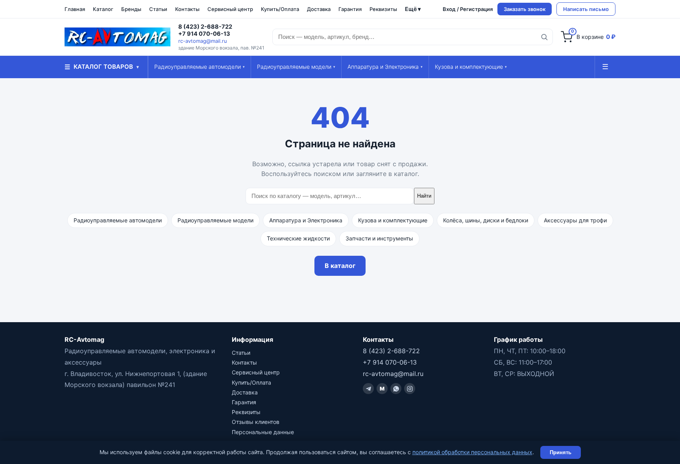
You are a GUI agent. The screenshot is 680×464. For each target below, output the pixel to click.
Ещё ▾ (413, 9)
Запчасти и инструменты (379, 238)
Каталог (103, 9)
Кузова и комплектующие (471, 66)
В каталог (340, 266)
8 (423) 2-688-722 (205, 26)
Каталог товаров (102, 67)
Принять (560, 452)
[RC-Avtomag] (117, 37)
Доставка (319, 9)
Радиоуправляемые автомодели (199, 66)
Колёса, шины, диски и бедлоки (485, 220)
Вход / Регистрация (468, 9)
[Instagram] (409, 388)
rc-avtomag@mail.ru (202, 41)
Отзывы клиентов (255, 421)
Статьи (158, 9)
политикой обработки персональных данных (472, 452)
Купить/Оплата (280, 9)
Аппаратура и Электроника (385, 66)
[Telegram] (368, 388)
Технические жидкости (298, 238)
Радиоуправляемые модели (296, 66)
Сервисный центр (230, 9)
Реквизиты (383, 9)
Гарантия (350, 9)
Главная (75, 9)
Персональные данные (263, 432)
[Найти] (544, 37)
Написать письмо (586, 9)
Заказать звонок (524, 9)
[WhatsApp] (395, 388)
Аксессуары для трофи (575, 220)
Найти (424, 196)
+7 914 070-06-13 (204, 33)
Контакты (187, 9)
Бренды (131, 9)
